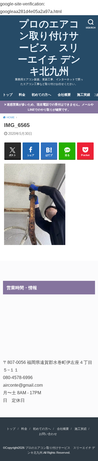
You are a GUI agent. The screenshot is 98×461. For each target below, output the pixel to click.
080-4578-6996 (18, 377)
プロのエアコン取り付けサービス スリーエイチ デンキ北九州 (49, 47)
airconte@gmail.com (23, 385)
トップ (8, 94)
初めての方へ (41, 94)
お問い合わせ (48, 433)
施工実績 (83, 94)
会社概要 (64, 94)
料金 (22, 94)
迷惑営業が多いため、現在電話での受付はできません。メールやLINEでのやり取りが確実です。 (50, 107)
